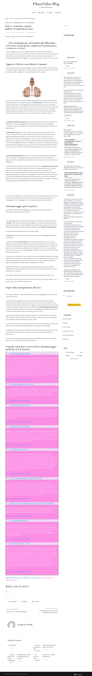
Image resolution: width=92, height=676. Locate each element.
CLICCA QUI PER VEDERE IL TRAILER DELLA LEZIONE (18, 379)
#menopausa (68, 275)
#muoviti (66, 273)
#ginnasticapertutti (75, 109)
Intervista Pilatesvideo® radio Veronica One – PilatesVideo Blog (73, 174)
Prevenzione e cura (19, 22)
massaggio (24, 601)
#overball (66, 109)
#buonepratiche (78, 112)
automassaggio (12, 601)
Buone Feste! (12, 645)
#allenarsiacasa (68, 112)
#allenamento (68, 111)
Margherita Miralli (31, 32)
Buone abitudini (67, 319)
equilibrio (68, 355)
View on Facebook (67, 68)
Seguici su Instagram (75, 305)
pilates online (35, 601)
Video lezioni (41, 12)
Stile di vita (66, 339)
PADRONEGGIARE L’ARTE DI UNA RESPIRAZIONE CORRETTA (48, 612)
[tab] (32, 353)
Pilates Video (71, 57)
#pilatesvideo (68, 270)
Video (67, 66)
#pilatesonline (76, 270)
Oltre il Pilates (9, 22)
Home (33, 12)
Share (73, 68)
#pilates (66, 106)
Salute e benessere (29, 22)
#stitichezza (72, 273)
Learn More (68, 115)
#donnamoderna (69, 271)
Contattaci (58, 12)
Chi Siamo (49, 12)
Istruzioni (65, 323)
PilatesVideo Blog (46, 4)
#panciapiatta (75, 276)
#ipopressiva (78, 271)
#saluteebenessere (78, 111)
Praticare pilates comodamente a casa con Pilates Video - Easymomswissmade (72, 142)
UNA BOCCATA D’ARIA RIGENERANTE (17, 612)
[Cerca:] (74, 25)
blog (81, 352)
